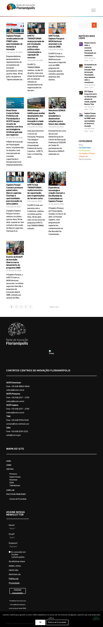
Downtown (13, 480)
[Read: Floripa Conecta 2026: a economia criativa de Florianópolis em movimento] (81, 44)
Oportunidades (85, 159)
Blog (81, 145)
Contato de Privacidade (17, 499)
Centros (10, 469)
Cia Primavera (84, 151)
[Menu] (93, 10)
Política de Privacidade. (57, 622)
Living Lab (83, 156)
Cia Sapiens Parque (87, 153)
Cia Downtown (85, 148)
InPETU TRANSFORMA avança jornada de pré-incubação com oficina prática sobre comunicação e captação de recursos (35, 47)
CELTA (11, 482)
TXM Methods (14, 485)
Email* (12, 534)
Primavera (13, 474)
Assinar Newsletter (17, 591)
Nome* (12, 525)
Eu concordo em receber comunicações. (17, 554)
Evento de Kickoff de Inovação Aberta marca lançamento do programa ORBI (14, 262)
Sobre (8, 465)
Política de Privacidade (16, 494)
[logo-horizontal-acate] (20, 8)
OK (40, 622)
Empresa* (13, 543)
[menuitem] (93, 10)
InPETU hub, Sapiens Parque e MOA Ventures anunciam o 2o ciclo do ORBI (56, 41)
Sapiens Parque (15, 477)
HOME (8, 461)
